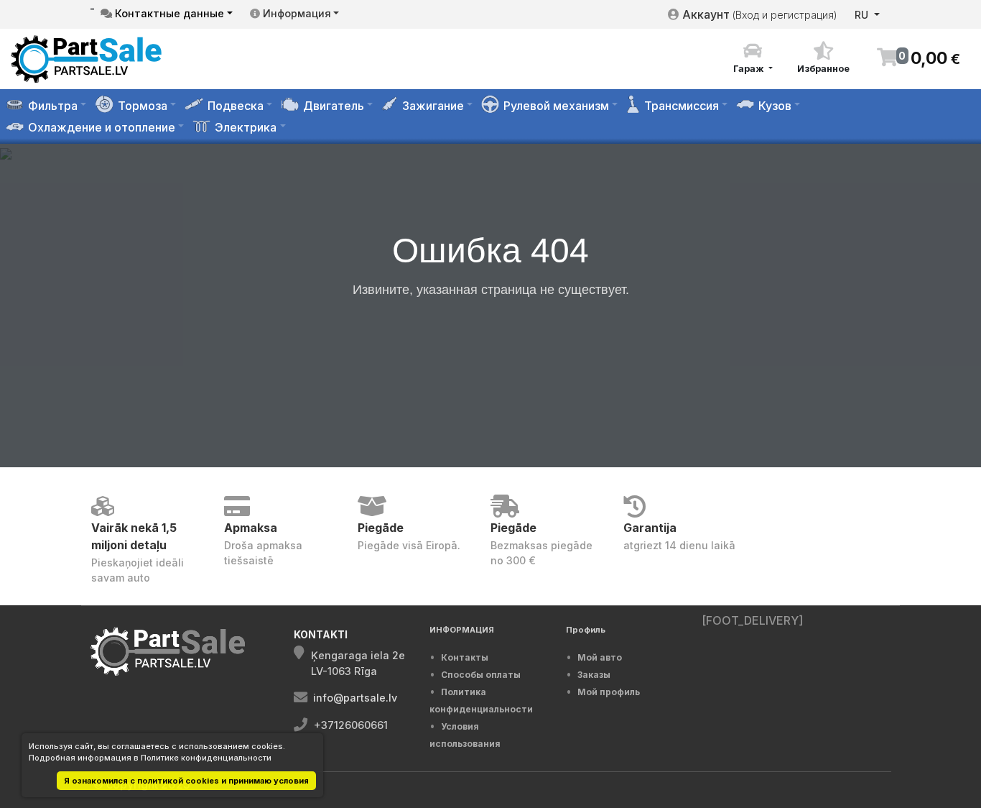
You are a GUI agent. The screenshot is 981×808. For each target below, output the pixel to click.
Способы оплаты (481, 674)
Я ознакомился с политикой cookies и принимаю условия (186, 781)
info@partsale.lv (355, 698)
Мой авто (599, 657)
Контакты (464, 657)
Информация (295, 13)
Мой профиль (608, 692)
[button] (753, 58)
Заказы (593, 674)
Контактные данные (168, 13)
